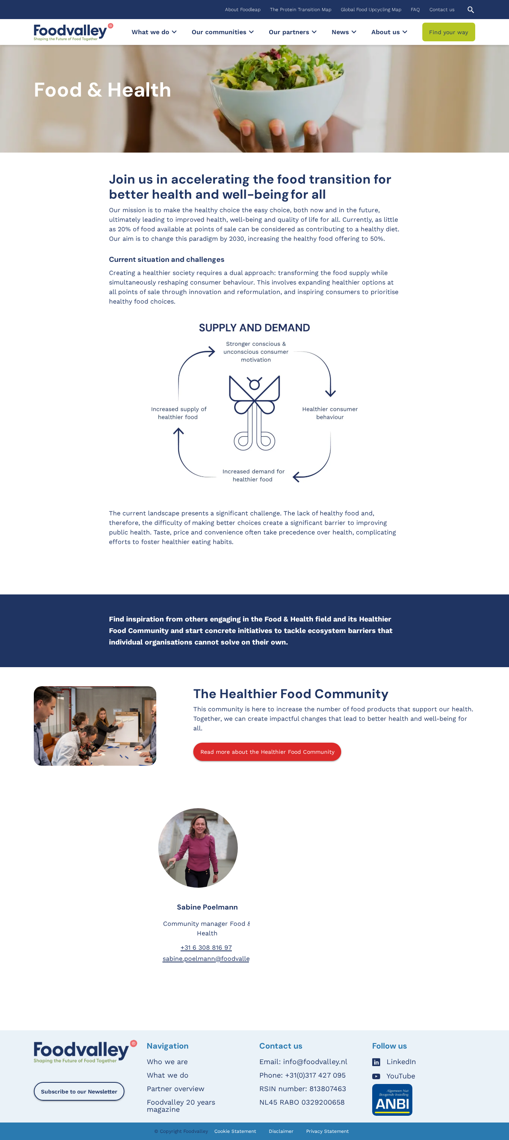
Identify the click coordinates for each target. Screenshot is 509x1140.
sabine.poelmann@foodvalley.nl (211, 958)
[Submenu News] (354, 32)
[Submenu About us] (405, 32)
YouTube (401, 1076)
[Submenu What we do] (174, 32)
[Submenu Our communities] (251, 32)
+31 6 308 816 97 (206, 947)
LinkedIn (401, 1062)
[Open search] (471, 9)
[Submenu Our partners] (314, 32)
